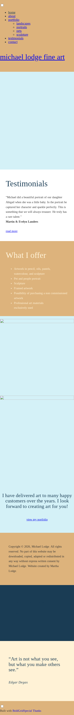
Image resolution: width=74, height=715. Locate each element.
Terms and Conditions (26, 602)
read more (11, 231)
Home (11, 12)
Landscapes (23, 23)
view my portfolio (37, 519)
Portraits (21, 27)
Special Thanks (32, 710)
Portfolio (13, 20)
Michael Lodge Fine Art (32, 57)
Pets (19, 31)
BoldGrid (18, 710)
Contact (12, 42)
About (11, 16)
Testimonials (15, 38)
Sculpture (22, 34)
